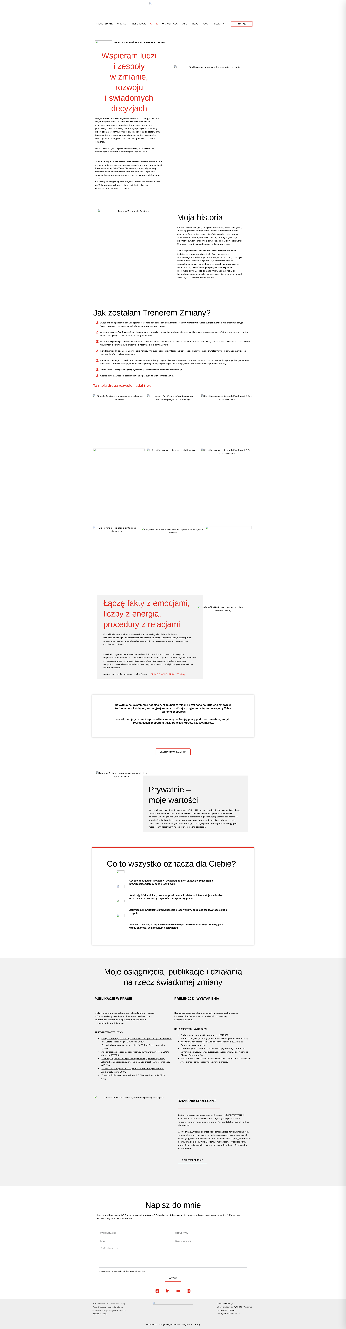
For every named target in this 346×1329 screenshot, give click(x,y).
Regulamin (187, 1324)
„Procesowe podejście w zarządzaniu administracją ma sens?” (132, 1068)
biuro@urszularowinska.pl (228, 1313)
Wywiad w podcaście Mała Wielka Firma (201, 1041)
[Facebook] (157, 1291)
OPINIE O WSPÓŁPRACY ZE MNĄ (167, 674)
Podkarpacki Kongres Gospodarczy (198, 1035)
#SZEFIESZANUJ (235, 1115)
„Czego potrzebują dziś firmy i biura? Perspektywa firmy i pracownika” (136, 1038)
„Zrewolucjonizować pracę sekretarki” (120, 1075)
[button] (127, 24)
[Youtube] (178, 1291)
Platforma (151, 1324)
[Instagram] (189, 1291)
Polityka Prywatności (169, 1324)
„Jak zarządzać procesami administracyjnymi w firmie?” (129, 1052)
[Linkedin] (168, 1291)
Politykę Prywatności (130, 1271)
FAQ (197, 1324)
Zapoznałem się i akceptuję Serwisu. (123, 1271)
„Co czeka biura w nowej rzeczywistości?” (122, 1045)
